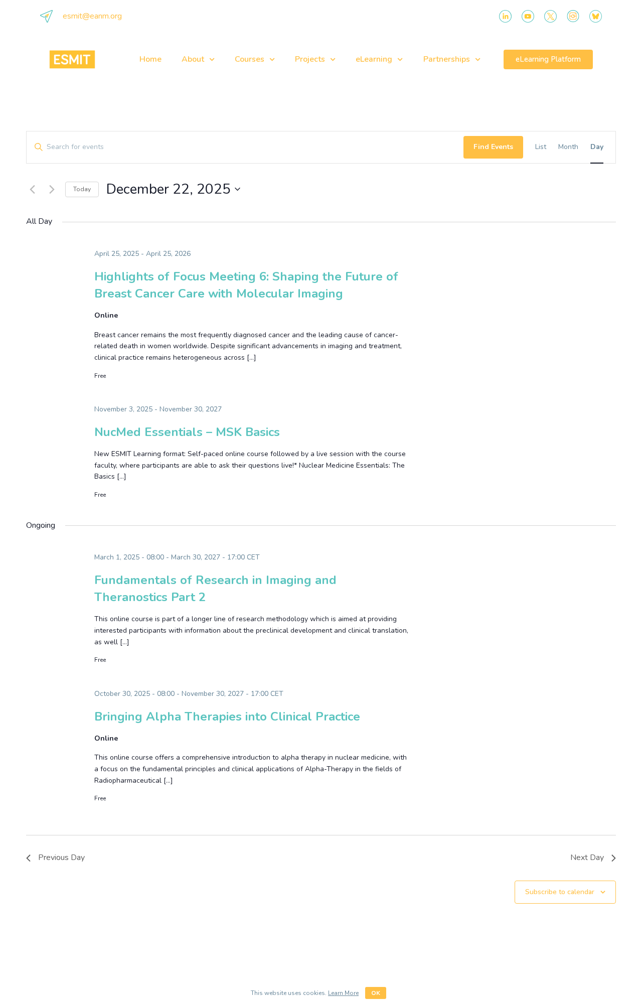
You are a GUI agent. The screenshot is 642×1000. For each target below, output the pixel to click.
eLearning (374, 59)
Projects (310, 59)
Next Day (587, 857)
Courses (249, 59)
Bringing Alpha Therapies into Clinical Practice (227, 716)
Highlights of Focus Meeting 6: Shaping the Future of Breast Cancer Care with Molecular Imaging (246, 285)
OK (375, 993)
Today (82, 189)
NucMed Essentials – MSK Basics (187, 432)
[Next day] (52, 189)
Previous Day (61, 857)
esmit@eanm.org (92, 16)
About (193, 59)
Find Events (493, 147)
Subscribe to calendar (559, 892)
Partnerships (446, 59)
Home (150, 59)
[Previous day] (32, 189)
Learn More (343, 993)
